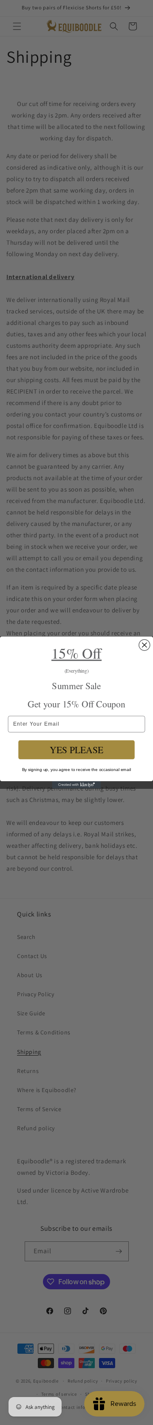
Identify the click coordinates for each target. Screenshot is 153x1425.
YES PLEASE (76, 749)
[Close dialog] (144, 645)
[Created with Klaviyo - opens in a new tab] (76, 784)
